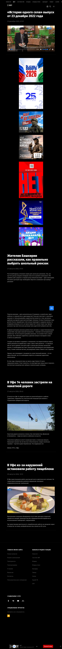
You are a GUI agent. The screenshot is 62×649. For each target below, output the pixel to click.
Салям (57, 2)
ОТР (33, 583)
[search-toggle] (50, 6)
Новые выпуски (12, 554)
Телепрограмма (12, 565)
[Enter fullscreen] (60, 646)
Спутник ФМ (20, 2)
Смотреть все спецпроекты (15, 612)
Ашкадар (45, 2)
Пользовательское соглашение (17, 580)
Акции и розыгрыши (13, 557)
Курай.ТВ (35, 580)
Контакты (10, 576)
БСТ (14, 2)
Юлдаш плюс (36, 2)
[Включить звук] (51, 308)
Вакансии (10, 572)
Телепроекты (11, 561)
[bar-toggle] (54, 6)
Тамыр (51, 2)
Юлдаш (28, 2)
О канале (10, 569)
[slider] (23, 49)
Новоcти (8, 2)
